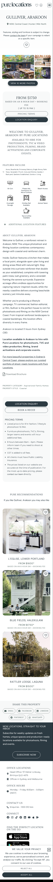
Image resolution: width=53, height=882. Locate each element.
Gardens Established (21, 174)
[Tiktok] (16, 817)
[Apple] (33, 817)
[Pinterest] (20, 817)
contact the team (18, 35)
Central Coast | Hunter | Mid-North (30, 24)
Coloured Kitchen (30, 172)
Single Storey (38, 169)
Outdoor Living (35, 174)
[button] (49, 5)
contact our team (15, 474)
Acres (8, 169)
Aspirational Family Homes (36, 386)
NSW (11, 24)
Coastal (23, 388)
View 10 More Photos (23, 82)
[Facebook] (8, 817)
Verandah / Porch (16, 172)
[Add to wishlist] (26, 45)
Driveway (22, 169)
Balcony (29, 169)
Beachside (14, 169)
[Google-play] (37, 817)
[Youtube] (29, 817)
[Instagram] (12, 817)
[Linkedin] (25, 817)
